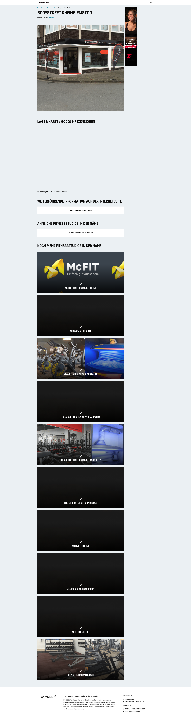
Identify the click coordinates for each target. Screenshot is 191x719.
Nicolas (51, 18)
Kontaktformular (132, 711)
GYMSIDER (44, 2)
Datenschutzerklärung (135, 702)
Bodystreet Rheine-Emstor (80, 210)
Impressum (129, 699)
